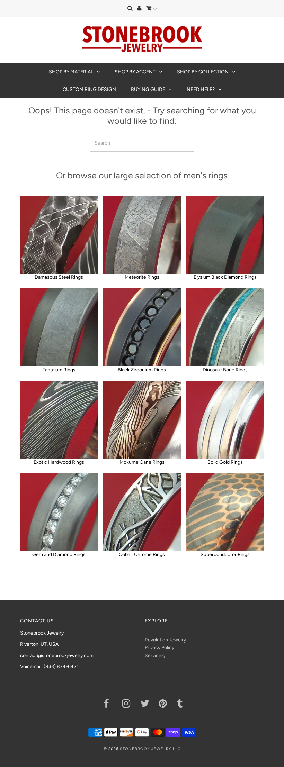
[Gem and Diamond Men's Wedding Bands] (59, 512)
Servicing (155, 655)
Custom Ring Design (89, 89)
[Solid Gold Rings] (225, 420)
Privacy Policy (159, 647)
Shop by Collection (203, 72)
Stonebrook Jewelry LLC (150, 749)
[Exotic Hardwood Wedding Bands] (59, 420)
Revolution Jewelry (165, 640)
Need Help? (201, 89)
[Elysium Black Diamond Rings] (225, 235)
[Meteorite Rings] (142, 235)
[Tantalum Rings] (59, 327)
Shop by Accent (135, 72)
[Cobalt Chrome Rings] (142, 512)
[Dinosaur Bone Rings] (225, 327)
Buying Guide (148, 89)
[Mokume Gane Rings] (142, 420)
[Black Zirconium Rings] (142, 327)
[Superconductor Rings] (225, 512)
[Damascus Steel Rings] (59, 235)
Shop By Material (71, 72)
